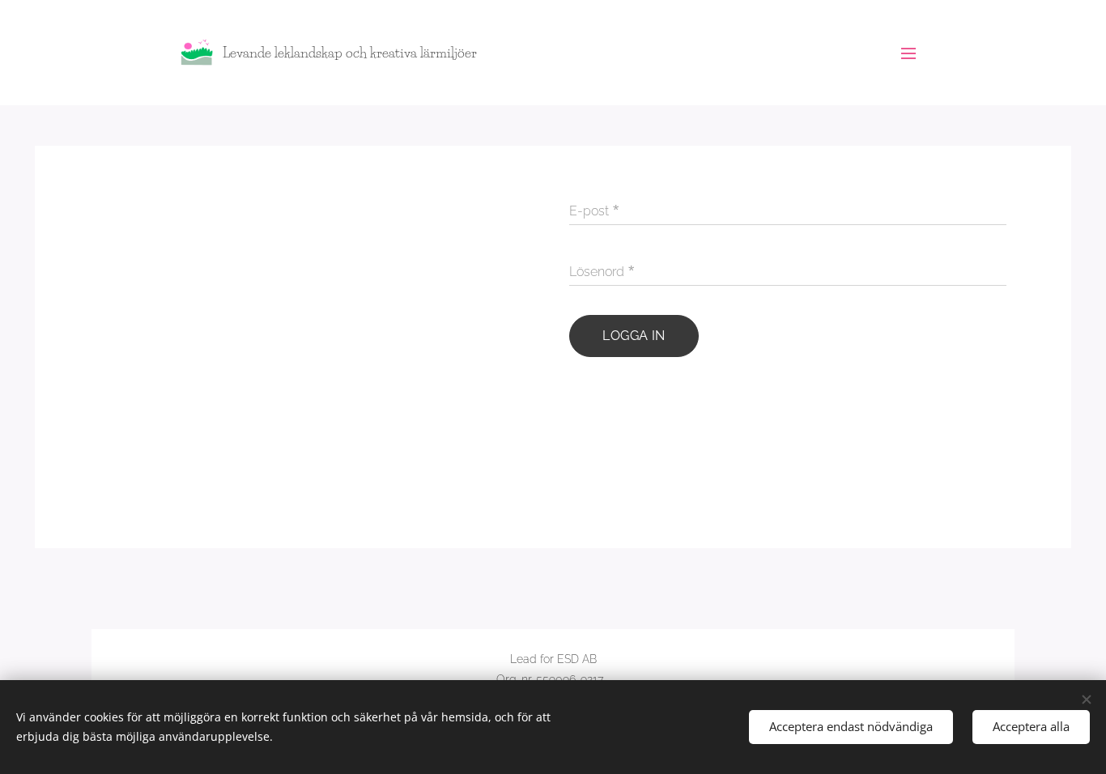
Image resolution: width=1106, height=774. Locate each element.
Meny (913, 52)
